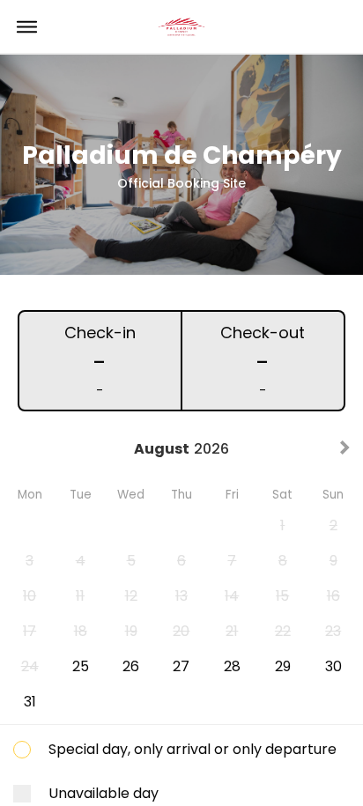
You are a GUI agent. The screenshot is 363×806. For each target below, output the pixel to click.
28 (232, 666)
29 (283, 666)
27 (181, 666)
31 (30, 701)
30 (333, 666)
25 (80, 666)
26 (130, 666)
